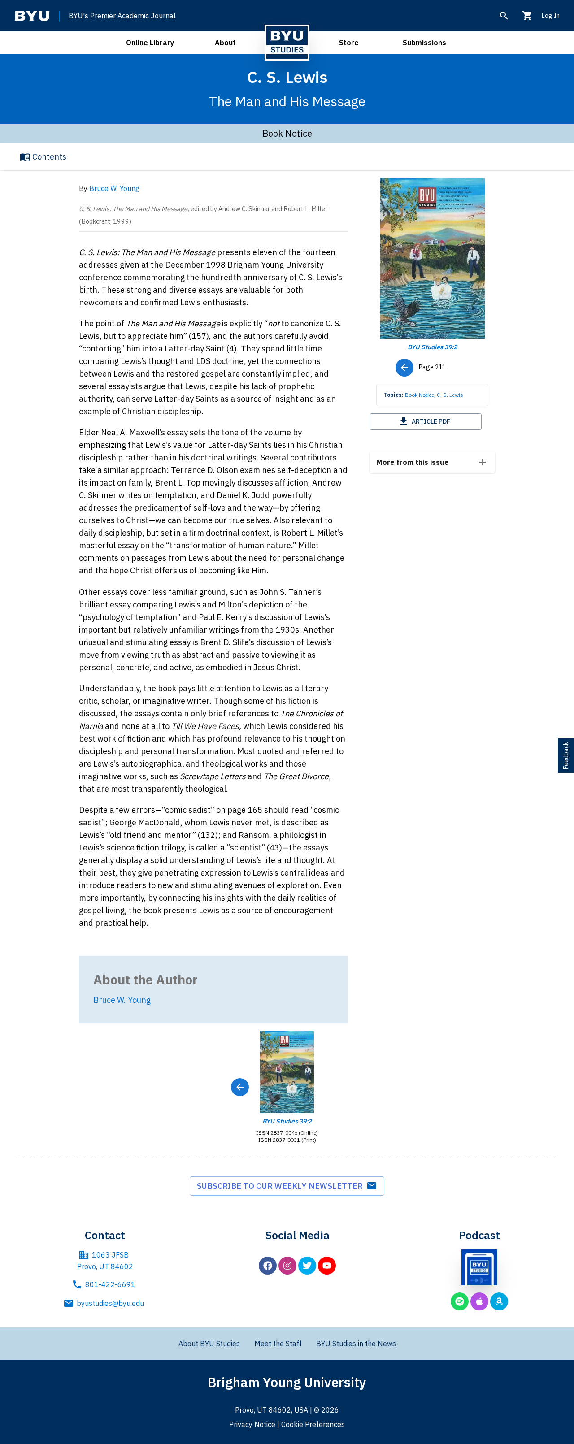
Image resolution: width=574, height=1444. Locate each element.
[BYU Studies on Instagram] (287, 1266)
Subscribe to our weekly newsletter (281, 1186)
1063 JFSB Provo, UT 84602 (105, 1260)
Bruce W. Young (114, 188)
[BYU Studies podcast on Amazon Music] (499, 1301)
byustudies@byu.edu (110, 1303)
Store (349, 42)
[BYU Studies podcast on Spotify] (460, 1301)
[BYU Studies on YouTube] (327, 1266)
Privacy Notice (252, 1424)
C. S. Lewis (450, 394)
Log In (551, 16)
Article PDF (431, 421)
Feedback (566, 755)
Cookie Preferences (313, 1424)
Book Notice (419, 394)
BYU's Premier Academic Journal (122, 15)
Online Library (150, 42)
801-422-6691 (110, 1284)
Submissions (424, 42)
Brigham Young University (287, 1382)
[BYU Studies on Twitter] (307, 1266)
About (225, 42)
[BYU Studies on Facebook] (268, 1266)
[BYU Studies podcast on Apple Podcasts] (479, 1301)
